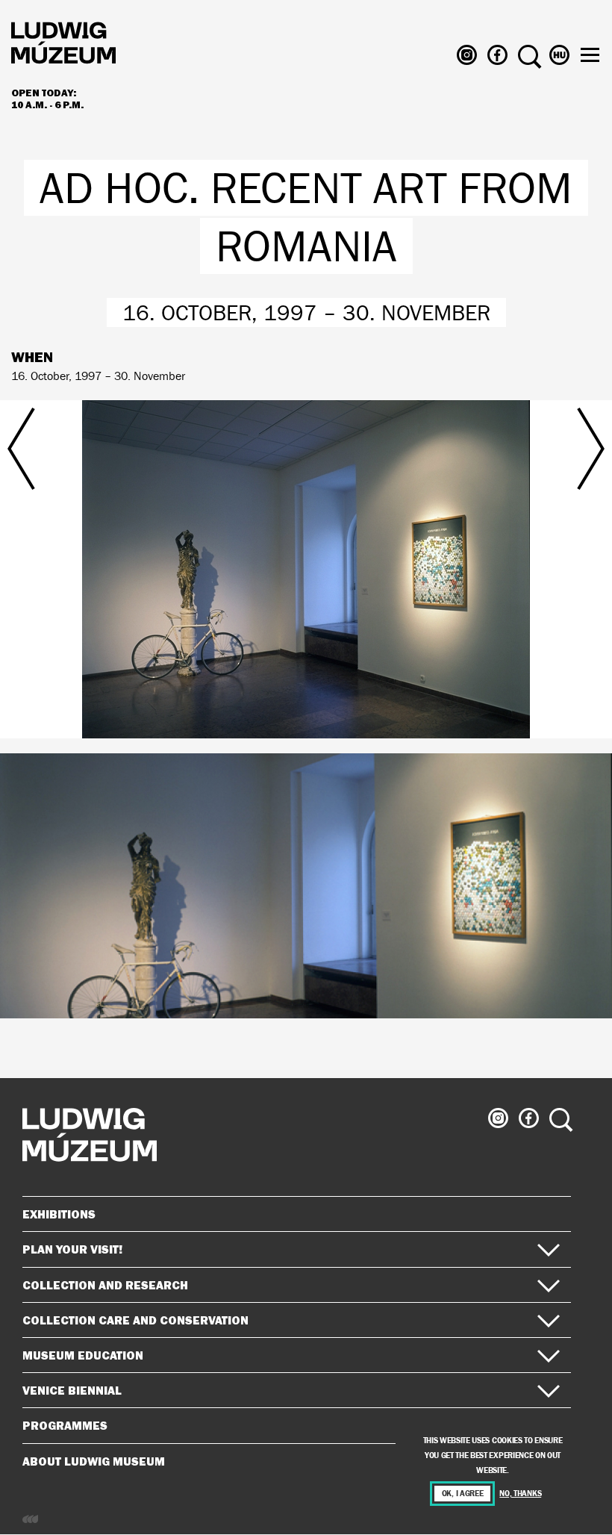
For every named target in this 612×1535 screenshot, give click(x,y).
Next (513, 542)
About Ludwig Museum (93, 1461)
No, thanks (520, 1493)
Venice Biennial (72, 1390)
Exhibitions (59, 1213)
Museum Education (82, 1355)
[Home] (63, 45)
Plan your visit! (72, 1249)
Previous (99, 542)
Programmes (64, 1425)
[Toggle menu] (590, 55)
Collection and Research (105, 1284)
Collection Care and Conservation (135, 1320)
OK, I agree (463, 1493)
